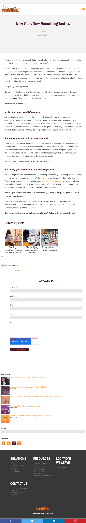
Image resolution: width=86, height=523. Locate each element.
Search (3, 429)
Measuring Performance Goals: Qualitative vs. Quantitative (29, 377)
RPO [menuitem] (12, 464)
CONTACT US (18, 483)
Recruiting (6, 256)
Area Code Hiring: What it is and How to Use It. (25, 406)
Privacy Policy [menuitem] (39, 474)
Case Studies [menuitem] (39, 468)
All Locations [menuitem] (62, 468)
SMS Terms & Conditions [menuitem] (43, 476)
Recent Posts (13, 265)
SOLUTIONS (18, 458)
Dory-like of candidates (50, 181)
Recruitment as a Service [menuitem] (17, 467)
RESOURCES (41, 458)
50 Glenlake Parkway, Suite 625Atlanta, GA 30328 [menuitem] (19, 491)
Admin (44, 31)
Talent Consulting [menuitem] (18, 472)
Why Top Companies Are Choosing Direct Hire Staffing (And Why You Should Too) (36, 396)
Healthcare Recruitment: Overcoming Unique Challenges (28, 387)
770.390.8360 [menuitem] (15, 495)
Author (4, 265)
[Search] (82, 432)
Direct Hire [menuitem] (15, 470)
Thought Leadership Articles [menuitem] (41, 465)
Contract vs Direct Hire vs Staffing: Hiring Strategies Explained (30, 415)
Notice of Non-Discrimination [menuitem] (39, 471)
